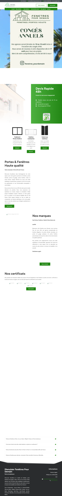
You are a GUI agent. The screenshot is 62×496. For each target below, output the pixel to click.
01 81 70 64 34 (23, 1)
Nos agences (43, 9)
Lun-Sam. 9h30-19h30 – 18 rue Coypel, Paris (51, 1)
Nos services (26, 9)
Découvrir (17, 148)
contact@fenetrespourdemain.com (34, 1)
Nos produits (18, 9)
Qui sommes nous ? (35, 9)
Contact (48, 9)
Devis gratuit (52, 5)
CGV (56, 476)
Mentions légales (53, 472)
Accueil (13, 9)
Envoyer (53, 321)
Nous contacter (41, 5)
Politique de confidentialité (51, 474)
